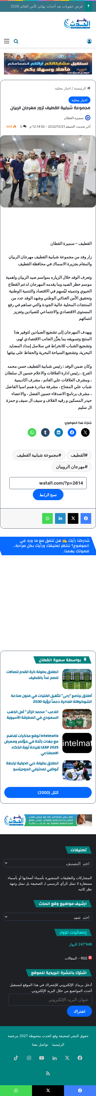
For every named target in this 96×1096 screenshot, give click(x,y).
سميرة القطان (73, 118)
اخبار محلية (63, 88)
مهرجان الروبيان (70, 466)
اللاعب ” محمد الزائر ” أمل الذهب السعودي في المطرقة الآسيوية (32, 714)
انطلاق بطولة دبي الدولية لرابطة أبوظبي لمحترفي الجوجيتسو (32, 766)
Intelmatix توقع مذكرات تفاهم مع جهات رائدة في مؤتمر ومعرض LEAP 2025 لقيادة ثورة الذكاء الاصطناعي (31, 744)
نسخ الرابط (48, 494)
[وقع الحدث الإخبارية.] (77, 24)
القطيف (78, 455)
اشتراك (79, 1011)
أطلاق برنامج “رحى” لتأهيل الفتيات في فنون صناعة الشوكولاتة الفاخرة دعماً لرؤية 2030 (51, 698)
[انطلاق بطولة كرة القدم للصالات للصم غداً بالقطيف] (77, 679)
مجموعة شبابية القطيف (37, 455)
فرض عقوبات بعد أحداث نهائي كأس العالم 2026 (46, 6)
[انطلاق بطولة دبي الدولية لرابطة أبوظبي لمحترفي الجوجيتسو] (77, 770)
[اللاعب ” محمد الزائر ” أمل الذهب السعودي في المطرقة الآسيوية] (77, 719)
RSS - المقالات (76, 958)
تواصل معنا (40, 1044)
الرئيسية (80, 88)
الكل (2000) (48, 792)
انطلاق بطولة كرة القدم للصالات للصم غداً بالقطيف (32, 674)
